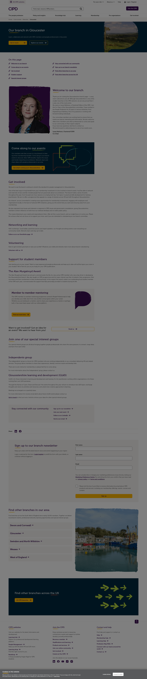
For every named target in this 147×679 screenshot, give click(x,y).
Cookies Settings (107, 674)
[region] (73, 674)
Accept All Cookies (118, 674)
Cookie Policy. (56, 676)
